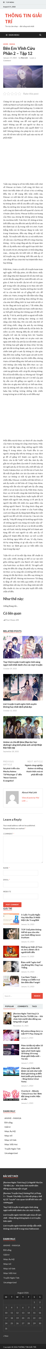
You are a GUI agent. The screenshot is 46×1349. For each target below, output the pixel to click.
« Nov (5, 1336)
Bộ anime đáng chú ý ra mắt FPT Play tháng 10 (32, 1032)
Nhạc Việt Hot (11, 1144)
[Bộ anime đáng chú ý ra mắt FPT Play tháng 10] (11, 1040)
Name (6, 868)
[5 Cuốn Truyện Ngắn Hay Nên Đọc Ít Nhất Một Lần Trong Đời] (11, 924)
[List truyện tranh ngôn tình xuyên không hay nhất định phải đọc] (23, 701)
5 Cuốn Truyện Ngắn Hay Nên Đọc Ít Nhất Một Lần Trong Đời (30, 917)
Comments (23, 1006)
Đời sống (8, 1122)
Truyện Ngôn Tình (12, 1148)
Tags (34, 1006)
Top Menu (10, 2)
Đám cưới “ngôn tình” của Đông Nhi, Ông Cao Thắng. (32, 965)
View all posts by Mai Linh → (30, 799)
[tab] (9, 1006)
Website (7, 892)
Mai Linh (24, 58)
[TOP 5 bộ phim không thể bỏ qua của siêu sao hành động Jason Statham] (11, 938)
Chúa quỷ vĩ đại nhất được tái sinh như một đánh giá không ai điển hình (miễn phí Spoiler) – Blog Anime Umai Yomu (31, 1075)
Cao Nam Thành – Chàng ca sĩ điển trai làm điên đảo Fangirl (30, 980)
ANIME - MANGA (9, 44)
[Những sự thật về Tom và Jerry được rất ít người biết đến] (11, 957)
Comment (8, 834)
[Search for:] (23, 996)
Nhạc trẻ (8, 1135)
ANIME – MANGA (12, 1118)
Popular (9, 1006)
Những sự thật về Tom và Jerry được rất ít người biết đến (31, 950)
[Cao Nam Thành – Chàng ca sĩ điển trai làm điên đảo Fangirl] (11, 986)
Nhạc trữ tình (10, 1140)
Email (6, 880)
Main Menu (14, 35)
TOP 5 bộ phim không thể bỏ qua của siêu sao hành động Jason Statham (31, 933)
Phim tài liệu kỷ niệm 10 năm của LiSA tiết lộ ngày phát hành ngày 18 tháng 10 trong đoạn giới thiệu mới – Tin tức (32, 1052)
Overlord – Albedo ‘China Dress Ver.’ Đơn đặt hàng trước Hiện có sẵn (31, 1095)
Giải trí (7, 1127)
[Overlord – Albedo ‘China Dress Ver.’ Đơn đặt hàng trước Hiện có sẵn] (11, 1100)
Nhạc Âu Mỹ (10, 1131)
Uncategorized (11, 1153)
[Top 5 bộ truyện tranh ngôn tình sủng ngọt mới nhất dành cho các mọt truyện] (23, 659)
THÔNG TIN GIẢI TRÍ (23, 18)
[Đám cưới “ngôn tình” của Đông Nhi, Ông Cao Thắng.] (11, 971)
